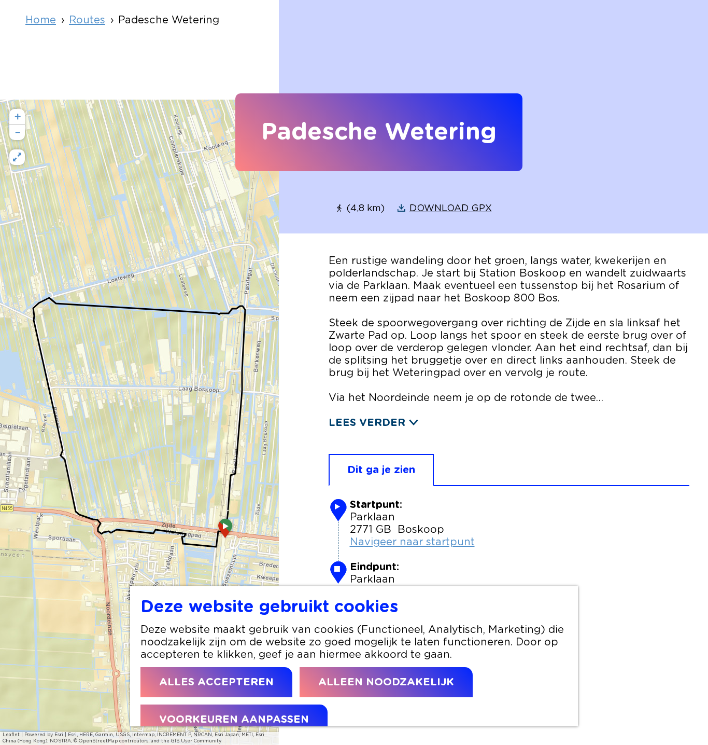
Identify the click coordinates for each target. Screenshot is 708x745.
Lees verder (367, 423)
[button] (225, 532)
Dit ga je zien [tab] (381, 470)
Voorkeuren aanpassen (234, 719)
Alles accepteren (216, 682)
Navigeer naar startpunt (412, 542)
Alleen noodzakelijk (386, 682)
